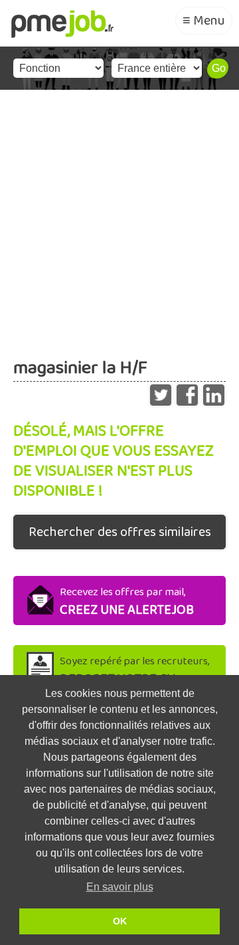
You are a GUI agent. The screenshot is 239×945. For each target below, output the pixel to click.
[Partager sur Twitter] (161, 391)
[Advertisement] (119, 216)
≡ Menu (204, 20)
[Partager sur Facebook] (187, 391)
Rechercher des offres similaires (120, 532)
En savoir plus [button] (119, 886)
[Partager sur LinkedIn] (214, 391)
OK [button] (120, 921)
